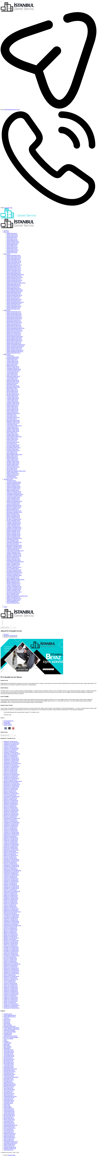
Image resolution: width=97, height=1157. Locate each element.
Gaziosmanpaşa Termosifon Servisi (15, 550)
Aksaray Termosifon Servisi (13, 488)
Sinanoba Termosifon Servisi (13, 483)
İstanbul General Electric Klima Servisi (16, 282)
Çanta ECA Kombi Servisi (10, 745)
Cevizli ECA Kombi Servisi (10, 877)
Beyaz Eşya (6, 232)
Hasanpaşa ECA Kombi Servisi (11, 887)
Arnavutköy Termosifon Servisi (14, 495)
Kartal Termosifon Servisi (13, 565)
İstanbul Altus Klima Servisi (13, 259)
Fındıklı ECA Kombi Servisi (10, 907)
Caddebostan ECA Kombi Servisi (12, 818)
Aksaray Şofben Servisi (12, 363)
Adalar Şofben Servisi (12, 359)
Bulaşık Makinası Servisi (10, 1016)
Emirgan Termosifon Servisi (13, 531)
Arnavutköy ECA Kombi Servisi (11, 766)
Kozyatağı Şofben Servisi (13, 446)
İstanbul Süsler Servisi (12, 251)
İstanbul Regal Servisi (12, 248)
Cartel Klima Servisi (8, 1066)
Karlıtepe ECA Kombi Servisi (11, 943)
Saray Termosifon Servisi (13, 568)
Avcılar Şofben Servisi (12, 379)
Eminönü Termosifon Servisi (13, 530)
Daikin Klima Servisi (9, 1067)
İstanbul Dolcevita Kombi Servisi (15, 330)
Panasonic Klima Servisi (9, 1085)
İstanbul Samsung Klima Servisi (14, 295)
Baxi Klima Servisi (8, 1057)
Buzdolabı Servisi (8, 1014)
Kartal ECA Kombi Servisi (10, 906)
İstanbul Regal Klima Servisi (13, 293)
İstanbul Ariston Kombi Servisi (14, 315)
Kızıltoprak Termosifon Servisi (14, 569)
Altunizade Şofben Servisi (13, 368)
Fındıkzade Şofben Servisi (13, 423)
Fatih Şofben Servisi (11, 414)
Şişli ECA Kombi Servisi (10, 975)
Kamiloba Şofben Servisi (13, 435)
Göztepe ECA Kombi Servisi (11, 873)
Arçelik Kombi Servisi (9, 1111)
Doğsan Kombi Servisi (9, 1126)
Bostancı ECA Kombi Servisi (11, 815)
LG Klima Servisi (8, 1081)
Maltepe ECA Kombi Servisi (10, 933)
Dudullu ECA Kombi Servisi (11, 896)
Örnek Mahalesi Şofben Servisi (14, 436)
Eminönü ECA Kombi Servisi (11, 837)
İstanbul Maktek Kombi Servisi (14, 339)
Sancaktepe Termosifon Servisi (14, 591)
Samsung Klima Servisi (9, 1089)
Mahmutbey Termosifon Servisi (14, 546)
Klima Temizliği (7, 1046)
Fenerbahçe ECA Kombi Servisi (11, 859)
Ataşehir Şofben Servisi (12, 377)
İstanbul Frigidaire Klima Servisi (14, 280)
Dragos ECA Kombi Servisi (10, 893)
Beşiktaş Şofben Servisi (12, 390)
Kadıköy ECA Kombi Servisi (11, 895)
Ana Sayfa (6, 230)
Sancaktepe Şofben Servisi (13, 466)
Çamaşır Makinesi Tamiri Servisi (11, 1029)
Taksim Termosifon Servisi (13, 602)
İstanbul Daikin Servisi (12, 240)
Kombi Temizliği (8, 725)
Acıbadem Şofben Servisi (13, 357)
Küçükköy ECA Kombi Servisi (11, 940)
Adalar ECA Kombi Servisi (10, 747)
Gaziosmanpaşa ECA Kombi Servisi (12, 870)
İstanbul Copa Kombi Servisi (14, 324)
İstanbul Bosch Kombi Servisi (14, 321)
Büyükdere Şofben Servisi (13, 462)
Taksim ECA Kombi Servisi (10, 977)
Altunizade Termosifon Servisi (14, 493)
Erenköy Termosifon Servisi (13, 532)
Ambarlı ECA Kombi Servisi (11, 830)
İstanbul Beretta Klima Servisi (14, 267)
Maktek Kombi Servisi (9, 1136)
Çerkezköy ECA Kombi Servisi (11, 748)
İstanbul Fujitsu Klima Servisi (14, 281)
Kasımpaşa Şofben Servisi (13, 442)
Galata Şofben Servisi (12, 424)
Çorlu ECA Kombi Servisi (10, 751)
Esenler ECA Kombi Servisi (10, 902)
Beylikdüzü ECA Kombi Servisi (11, 866)
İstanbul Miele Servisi (12, 245)
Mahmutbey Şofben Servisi (13, 421)
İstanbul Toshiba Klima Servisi (14, 303)
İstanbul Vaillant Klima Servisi (14, 306)
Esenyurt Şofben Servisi (12, 410)
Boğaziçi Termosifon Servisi (13, 508)
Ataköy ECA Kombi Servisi (10, 771)
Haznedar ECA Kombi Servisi (11, 767)
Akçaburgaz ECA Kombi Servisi (11, 822)
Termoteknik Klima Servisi (10, 1096)
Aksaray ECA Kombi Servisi (11, 755)
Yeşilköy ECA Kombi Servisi (11, 1003)
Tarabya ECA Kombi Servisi (10, 984)
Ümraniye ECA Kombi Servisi (11, 992)
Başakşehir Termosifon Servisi (14, 510)
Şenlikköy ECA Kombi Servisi (11, 972)
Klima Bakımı (7, 1023)
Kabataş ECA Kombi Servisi (10, 892)
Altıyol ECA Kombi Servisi (10, 828)
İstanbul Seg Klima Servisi (13, 298)
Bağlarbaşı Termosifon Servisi (14, 505)
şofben (5, 1040)
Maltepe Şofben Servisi (12, 455)
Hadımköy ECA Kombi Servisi (11, 881)
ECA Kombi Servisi (8, 720)
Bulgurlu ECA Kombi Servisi (11, 869)
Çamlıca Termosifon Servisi (13, 526)
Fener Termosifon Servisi (13, 541)
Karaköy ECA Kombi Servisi (11, 903)
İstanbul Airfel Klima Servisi (13, 255)
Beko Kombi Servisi (8, 1117)
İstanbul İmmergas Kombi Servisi (15, 336)
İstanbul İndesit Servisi (12, 244)
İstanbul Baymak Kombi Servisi (14, 318)
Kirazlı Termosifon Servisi (13, 578)
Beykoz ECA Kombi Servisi (10, 807)
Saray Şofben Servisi (12, 443)
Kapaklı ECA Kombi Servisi (10, 770)
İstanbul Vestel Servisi (12, 252)
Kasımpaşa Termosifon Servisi (14, 567)
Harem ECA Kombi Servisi (10, 884)
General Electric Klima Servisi (11, 1077)
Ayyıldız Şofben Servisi (12, 372)
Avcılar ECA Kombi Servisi (10, 779)
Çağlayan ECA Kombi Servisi (11, 880)
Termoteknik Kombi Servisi (10, 1143)
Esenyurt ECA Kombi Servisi (11, 848)
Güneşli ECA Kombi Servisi (10, 876)
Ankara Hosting (11, 1155)
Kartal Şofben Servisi (12, 440)
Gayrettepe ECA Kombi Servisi (11, 915)
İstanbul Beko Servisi (12, 237)
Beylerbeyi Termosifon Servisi (14, 519)
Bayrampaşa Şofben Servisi (13, 387)
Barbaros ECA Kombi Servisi (11, 855)
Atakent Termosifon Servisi (13, 498)
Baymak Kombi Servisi (9, 1115)
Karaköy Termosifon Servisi (13, 564)
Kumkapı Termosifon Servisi (13, 574)
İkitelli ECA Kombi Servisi (10, 932)
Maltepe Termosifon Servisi (13, 580)
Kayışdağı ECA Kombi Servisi (11, 951)
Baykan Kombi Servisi (9, 1114)
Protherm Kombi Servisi (9, 1137)
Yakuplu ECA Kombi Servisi (11, 811)
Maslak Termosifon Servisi (13, 582)
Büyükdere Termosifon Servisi (14, 587)
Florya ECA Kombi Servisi (10, 913)
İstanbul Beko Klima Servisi (13, 266)
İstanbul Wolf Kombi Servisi (13, 352)
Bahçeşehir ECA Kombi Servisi (11, 785)
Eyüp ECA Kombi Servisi (10, 904)
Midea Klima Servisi (8, 1082)
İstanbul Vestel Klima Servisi (13, 307)
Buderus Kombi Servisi (9, 1119)
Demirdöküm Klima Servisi (10, 1068)
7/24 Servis (6, 1018)
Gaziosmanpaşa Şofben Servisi (14, 425)
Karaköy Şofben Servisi (12, 439)
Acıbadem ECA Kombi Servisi (11, 744)
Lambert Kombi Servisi (9, 1134)
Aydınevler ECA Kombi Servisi (11, 844)
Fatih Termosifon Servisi (12, 539)
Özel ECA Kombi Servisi (10, 1002)
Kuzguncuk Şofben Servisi (13, 450)
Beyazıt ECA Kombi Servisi (10, 863)
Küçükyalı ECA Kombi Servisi (11, 968)
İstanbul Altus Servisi (12, 233)
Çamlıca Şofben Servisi (12, 401)
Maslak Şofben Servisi (12, 457)
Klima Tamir (7, 1044)
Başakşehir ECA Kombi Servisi (11, 793)
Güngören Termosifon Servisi (14, 553)
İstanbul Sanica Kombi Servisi (14, 341)
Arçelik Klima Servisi (9, 1055)
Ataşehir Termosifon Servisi (13, 502)
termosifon (6, 1041)
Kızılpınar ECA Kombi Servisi (11, 775)
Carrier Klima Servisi (9, 1064)
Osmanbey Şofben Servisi (13, 461)
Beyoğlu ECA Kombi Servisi (11, 812)
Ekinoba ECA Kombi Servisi (11, 899)
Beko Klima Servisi (8, 1060)
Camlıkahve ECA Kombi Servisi (11, 742)
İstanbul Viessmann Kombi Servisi (15, 350)
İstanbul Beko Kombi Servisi (14, 319)
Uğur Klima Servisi (8, 1099)
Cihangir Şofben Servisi (12, 399)
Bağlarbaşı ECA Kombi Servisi (11, 782)
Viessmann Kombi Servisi (10, 1147)
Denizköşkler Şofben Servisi (13, 447)
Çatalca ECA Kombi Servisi (10, 883)
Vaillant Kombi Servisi (9, 1145)
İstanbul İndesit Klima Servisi (14, 285)
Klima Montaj (7, 1048)
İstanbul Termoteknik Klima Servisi (15, 302)
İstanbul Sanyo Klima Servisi (14, 296)
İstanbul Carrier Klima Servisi (14, 270)
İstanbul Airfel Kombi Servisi (14, 311)
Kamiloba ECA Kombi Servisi (11, 898)
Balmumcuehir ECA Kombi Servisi (12, 911)
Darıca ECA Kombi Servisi (10, 817)
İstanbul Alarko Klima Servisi (14, 256)
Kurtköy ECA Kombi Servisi (11, 962)
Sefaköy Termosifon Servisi (13, 537)
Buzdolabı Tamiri (8, 1033)
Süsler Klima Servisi (8, 1095)
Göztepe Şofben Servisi (12, 427)
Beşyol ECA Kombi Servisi (10, 858)
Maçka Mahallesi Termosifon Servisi (15, 579)
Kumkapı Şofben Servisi (12, 449)
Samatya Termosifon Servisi (13, 590)
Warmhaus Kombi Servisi (10, 1148)
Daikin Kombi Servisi (9, 1122)
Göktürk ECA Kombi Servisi (11, 756)
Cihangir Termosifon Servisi (13, 524)
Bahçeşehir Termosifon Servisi (14, 506)
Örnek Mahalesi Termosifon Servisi (15, 561)
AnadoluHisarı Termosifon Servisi (15, 494)
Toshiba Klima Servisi (9, 1097)
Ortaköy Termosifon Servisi (13, 585)
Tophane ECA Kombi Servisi (11, 990)
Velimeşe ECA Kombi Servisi (11, 808)
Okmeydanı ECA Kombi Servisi (11, 786)
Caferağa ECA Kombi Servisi (11, 821)
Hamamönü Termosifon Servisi (14, 538)
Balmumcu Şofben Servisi (13, 473)
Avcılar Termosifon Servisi (13, 504)
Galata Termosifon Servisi (13, 549)
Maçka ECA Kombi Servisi (10, 931)
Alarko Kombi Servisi (9, 1110)
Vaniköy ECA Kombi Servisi (11, 999)
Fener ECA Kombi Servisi (10, 856)
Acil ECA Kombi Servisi (10, 980)
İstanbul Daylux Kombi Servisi (14, 326)
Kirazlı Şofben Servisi (12, 453)
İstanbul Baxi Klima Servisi (13, 263)
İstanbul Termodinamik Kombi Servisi (16, 344)
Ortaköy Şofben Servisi (12, 460)
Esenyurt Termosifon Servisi (13, 535)
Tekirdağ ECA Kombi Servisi (11, 803)
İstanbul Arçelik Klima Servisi (14, 260)
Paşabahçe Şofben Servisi (13, 464)
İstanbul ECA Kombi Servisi (13, 332)
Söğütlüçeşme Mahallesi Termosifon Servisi (17, 596)
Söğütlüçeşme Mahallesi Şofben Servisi (16, 471)
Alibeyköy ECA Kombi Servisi (11, 758)
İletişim (5, 606)
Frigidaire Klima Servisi (9, 1074)
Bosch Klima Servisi (8, 1063)
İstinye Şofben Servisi (12, 432)
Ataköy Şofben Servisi (12, 374)
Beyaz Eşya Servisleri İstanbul (11, 1037)
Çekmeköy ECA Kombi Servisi (11, 885)
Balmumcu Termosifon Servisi (14, 598)
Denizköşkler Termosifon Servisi (14, 572)
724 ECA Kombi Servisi (9, 981)
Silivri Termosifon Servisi (13, 594)
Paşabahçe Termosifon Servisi (14, 589)
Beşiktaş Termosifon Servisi (13, 515)
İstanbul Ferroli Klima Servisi (14, 278)
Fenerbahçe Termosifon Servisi (14, 542)
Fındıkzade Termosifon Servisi (14, 548)
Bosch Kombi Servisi (9, 1118)
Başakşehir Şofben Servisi (13, 385)
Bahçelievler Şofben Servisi (13, 376)
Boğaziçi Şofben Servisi (12, 383)
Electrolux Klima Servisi (9, 1071)
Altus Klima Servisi (8, 1053)
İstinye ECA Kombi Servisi (10, 889)
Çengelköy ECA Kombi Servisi (11, 832)
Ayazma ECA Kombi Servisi (11, 841)
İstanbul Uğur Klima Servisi (13, 304)
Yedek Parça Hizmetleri (9, 1030)
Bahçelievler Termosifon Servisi (14, 501)
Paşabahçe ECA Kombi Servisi (11, 950)
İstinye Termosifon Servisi (13, 557)
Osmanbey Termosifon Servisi (14, 586)
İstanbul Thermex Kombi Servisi (14, 347)
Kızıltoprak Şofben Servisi (13, 444)
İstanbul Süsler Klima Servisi (14, 300)
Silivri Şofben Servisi (12, 469)
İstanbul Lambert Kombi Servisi (14, 337)
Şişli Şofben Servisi (11, 476)
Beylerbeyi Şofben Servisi (13, 394)
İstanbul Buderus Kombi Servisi (14, 322)
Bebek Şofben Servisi (12, 388)
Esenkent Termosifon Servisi (13, 534)
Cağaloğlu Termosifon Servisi (14, 523)
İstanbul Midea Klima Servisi (14, 288)
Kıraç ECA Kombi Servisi (10, 957)
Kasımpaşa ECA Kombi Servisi (11, 909)
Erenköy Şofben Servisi (12, 407)
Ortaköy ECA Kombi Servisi (11, 944)
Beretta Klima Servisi (9, 1062)
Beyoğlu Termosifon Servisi (13, 520)
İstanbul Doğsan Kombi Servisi (14, 329)
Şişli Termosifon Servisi (12, 601)
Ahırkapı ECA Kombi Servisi (11, 749)
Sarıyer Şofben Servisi (12, 468)
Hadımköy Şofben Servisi (13, 429)
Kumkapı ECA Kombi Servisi (11, 920)
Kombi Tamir (7, 722)
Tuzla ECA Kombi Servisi (10, 806)
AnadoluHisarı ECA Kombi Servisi (12, 763)
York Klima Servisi (8, 1103)
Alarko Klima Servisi (9, 1051)
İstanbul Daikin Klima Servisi (14, 273)
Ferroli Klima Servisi (9, 1073)
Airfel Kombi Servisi (9, 1108)
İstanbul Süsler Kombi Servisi (14, 343)
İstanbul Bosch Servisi (12, 238)
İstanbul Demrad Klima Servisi (14, 276)
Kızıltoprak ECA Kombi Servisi (11, 914)
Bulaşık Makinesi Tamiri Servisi (11, 1027)
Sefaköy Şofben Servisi (12, 412)
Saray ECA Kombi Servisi (10, 795)
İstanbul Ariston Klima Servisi (14, 262)
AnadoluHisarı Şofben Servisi (14, 369)
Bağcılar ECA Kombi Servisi (11, 847)
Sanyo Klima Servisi (8, 1090)
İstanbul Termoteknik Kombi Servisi (15, 346)
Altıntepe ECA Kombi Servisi (11, 825)
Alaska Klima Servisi (9, 1052)
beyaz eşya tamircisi (8, 1038)
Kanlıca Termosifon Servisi (13, 563)
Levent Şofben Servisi (12, 451)
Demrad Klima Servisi (9, 1070)
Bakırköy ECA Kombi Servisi (11, 788)
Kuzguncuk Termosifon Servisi (14, 575)
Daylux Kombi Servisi (9, 1123)
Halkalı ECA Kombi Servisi (10, 926)
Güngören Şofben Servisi (13, 428)
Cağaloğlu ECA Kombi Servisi (11, 823)
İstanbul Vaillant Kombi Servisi (14, 348)
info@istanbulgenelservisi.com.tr (12, 109)
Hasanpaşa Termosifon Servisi (14, 556)
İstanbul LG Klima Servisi (13, 287)
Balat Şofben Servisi (11, 384)
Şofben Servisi (7, 354)
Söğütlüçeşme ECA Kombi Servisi (12, 964)
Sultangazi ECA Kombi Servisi (11, 969)
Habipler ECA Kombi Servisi (11, 764)
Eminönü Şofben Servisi (12, 405)
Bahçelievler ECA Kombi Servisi (12, 774)
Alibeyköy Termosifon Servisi (14, 491)
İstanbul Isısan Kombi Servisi (14, 335)
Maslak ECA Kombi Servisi (10, 936)
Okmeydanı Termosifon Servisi (14, 545)
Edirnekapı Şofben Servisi (13, 403)
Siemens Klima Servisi (9, 1093)
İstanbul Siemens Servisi (12, 249)
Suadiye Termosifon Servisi (13, 597)
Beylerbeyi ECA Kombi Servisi (11, 810)
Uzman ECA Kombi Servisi (10, 983)
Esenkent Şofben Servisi (12, 409)
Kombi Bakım (7, 723)
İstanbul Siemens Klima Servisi (14, 299)
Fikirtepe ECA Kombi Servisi (11, 910)
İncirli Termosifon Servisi (13, 543)
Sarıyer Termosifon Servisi (13, 593)
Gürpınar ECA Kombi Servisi (11, 762)
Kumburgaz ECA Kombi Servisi (11, 778)
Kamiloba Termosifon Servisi (14, 560)
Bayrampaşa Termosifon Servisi (14, 512)
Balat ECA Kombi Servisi (10, 790)
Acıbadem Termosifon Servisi (14, 482)
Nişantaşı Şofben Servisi (12, 458)
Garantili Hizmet (8, 1034)
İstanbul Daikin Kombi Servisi (14, 325)
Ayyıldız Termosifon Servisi (13, 497)
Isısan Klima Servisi (8, 1078)
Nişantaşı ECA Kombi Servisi (11, 942)
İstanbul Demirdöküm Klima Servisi (15, 274)
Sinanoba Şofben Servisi (12, 358)
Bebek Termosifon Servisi (13, 513)
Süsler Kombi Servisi (9, 1140)
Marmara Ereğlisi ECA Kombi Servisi (13, 781)
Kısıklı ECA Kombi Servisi (10, 959)
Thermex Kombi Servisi (9, 1144)
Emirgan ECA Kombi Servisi (11, 840)
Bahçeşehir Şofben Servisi (13, 381)
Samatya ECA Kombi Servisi (11, 953)
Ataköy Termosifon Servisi (13, 499)
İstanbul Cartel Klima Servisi (13, 271)
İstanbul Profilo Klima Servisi (14, 292)
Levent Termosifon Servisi (13, 576)
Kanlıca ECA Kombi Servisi (10, 900)
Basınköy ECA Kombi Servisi (11, 839)
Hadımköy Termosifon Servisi (14, 554)
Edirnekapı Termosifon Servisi (14, 528)
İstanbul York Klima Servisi (13, 309)
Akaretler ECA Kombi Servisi (11, 752)
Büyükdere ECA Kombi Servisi (11, 872)
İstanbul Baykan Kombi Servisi (14, 317)
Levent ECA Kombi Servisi (10, 928)
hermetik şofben (7, 1042)
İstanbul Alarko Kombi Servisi (14, 313)
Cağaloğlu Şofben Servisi (13, 398)
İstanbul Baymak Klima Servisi (14, 265)
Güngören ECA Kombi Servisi (11, 878)
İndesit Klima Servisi (9, 1079)
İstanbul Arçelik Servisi (12, 234)
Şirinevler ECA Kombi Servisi (11, 800)
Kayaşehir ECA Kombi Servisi (11, 948)
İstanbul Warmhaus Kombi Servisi (15, 351)
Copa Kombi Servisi (8, 1121)
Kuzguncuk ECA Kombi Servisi (11, 922)
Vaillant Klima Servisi (9, 1100)
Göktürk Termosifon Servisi (13, 600)
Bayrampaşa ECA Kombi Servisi (11, 796)
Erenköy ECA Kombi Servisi (11, 843)
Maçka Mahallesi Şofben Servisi (14, 454)
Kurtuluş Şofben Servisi (12, 434)
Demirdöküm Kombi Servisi (10, 1125)
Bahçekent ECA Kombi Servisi (11, 850)
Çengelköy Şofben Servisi (13, 402)
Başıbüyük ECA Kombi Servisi (11, 861)
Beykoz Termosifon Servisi (13, 517)
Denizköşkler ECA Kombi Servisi (12, 753)
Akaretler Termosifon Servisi (13, 487)
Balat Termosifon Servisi (12, 509)
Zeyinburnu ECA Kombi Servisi (11, 1005)
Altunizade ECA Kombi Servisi (11, 760)
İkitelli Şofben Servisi (12, 365)
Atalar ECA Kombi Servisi (10, 836)
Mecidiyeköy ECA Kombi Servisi (12, 784)
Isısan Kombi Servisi (9, 1132)
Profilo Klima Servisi (9, 1086)
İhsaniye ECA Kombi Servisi (11, 929)
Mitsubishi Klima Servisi (9, 1084)
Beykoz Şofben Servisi (12, 392)
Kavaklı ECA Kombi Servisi (10, 773)
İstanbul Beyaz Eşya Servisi (10, 1036)
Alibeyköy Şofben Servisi (13, 366)
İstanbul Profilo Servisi (12, 247)
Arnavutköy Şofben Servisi (13, 370)
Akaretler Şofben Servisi (12, 362)
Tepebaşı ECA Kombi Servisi (11, 987)
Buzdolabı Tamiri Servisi (10, 1026)
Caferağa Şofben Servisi (12, 396)
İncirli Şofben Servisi (12, 418)
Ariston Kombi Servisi (9, 1112)
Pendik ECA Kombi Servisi (10, 792)
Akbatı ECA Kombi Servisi (10, 819)
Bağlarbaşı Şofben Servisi (13, 380)
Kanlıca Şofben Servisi (12, 438)
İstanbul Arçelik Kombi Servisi (14, 314)
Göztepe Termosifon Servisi (13, 552)
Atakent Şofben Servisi (12, 373)
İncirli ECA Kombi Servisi (10, 862)
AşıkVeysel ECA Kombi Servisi (11, 833)
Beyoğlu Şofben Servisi (12, 395)
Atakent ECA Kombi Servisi (10, 769)
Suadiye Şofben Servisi (12, 472)
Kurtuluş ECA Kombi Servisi (11, 965)
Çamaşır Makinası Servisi (10, 1015)
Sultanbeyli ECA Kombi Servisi (11, 976)
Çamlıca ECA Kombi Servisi (11, 829)
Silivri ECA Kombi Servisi (10, 961)
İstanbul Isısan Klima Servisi (13, 284)
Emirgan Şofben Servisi (12, 406)
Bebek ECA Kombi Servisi (10, 799)
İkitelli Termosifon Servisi (13, 490)
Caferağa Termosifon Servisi (13, 521)
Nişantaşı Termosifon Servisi (13, 583)
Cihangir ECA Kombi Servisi (11, 826)
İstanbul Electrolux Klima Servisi (15, 277)
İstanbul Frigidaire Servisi (13, 241)
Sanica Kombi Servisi (9, 1139)
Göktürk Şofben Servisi (12, 475)
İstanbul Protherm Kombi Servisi (14, 340)
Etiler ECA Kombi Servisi (10, 851)
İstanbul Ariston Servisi (12, 236)
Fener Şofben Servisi (12, 416)
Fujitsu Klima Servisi (9, 1075)
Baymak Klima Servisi (9, 1059)
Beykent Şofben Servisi (12, 391)
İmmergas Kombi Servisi (10, 1133)
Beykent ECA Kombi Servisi (11, 804)
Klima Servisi (7, 254)
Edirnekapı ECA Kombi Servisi (11, 834)
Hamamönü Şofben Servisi (13, 413)
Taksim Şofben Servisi (12, 477)
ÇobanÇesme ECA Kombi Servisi (12, 891)
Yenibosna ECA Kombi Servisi (11, 814)
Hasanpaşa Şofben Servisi (13, 431)
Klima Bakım (7, 1045)
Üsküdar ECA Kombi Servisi (11, 997)
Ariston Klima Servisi (9, 1056)
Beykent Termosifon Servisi (13, 516)
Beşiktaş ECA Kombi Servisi (11, 801)
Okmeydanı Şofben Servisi (13, 420)
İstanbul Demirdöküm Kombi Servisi (15, 328)
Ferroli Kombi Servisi (9, 1130)
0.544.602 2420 (9, 207)
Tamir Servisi (7, 1022)
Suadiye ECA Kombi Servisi (10, 966)
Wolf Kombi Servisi (8, 1150)
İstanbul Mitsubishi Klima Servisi (15, 289)
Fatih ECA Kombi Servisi (10, 854)
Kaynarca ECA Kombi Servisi (11, 954)
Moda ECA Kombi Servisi (10, 939)
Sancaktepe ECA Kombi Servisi (11, 955)
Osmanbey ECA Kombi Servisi (11, 947)
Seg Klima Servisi (8, 1092)
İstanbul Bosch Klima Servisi (14, 269)
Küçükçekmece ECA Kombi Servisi (12, 925)
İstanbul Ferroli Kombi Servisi (14, 333)
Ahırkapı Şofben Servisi (12, 361)
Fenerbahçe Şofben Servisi (13, 417)
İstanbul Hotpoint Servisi (13, 243)
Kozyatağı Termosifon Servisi (14, 571)
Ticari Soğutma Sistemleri (10, 1031)
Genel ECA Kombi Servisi (10, 995)
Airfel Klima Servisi (8, 1049)
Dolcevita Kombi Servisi (9, 1128)
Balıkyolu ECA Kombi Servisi (11, 852)
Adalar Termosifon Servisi (13, 484)
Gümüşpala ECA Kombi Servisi (11, 759)
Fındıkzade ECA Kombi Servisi (11, 865)
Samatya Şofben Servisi (12, 465)
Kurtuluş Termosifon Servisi (13, 558)
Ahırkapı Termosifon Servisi (13, 486)
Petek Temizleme (8, 1025)
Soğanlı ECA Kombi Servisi (10, 797)
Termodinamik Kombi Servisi (11, 1141)
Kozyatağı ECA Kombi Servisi (11, 917)
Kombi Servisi (7, 310)
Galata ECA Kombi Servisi (10, 867)
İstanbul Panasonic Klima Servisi (14, 291)
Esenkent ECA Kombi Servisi (11, 845)
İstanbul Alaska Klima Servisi (14, 258)
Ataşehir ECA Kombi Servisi (11, 777)
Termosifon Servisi (8, 479)
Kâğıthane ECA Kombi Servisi (11, 937)
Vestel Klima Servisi (8, 1101)
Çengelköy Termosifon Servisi (14, 527)
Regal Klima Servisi (8, 1088)
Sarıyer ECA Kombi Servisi (10, 958)
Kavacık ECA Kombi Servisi (11, 789)
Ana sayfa (6, 634)
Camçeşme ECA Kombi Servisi (11, 874)
